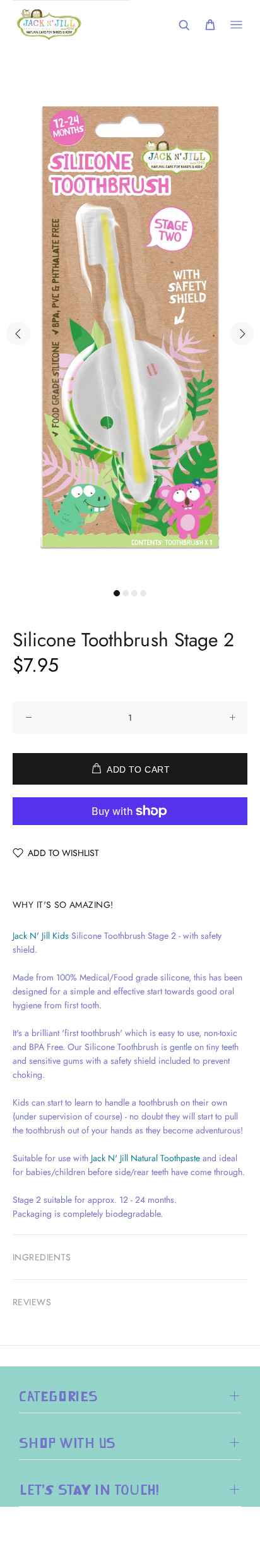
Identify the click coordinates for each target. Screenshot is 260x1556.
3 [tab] (134, 593)
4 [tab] (143, 593)
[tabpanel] (130, 325)
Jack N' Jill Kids (41, 935)
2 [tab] (125, 593)
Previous (18, 334)
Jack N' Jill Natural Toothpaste (145, 1158)
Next (242, 334)
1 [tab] (117, 593)
